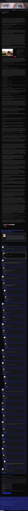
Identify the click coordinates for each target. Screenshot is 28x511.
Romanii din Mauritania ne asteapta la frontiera (7, 505)
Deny (4, 448)
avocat (8, 230)
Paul (21, 230)
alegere (2, 230)
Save (8, 224)
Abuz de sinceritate (9, 498)
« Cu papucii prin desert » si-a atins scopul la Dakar (7, 501)
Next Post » (25, 242)
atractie (5, 230)
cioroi (11, 230)
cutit (13, 230)
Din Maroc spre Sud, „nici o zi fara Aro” (6, 503)
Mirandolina (8, 234)
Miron (18, 230)
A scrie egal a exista (3, 498)
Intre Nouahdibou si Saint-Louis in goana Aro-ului (7, 504)
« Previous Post (3, 242)
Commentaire (4, 478)
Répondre (4, 250)
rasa (23, 230)
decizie (16, 230)
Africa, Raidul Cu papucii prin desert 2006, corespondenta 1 (9, 502)
